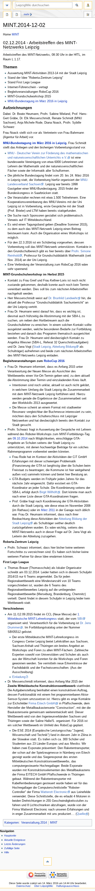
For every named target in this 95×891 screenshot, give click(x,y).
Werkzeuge (88, 15)
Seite (7, 15)
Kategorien (11, 822)
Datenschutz (23, 886)
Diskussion (17, 15)
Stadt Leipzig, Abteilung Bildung (54, 346)
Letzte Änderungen (14, 844)
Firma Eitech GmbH (42, 703)
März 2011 (48, 510)
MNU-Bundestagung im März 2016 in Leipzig (37, 101)
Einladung (18, 677)
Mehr (27, 14)
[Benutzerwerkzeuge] (88, 5)
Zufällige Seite (12, 848)
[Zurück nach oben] (48, 861)
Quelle (81, 814)
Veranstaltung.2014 (34, 822)
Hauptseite (10, 835)
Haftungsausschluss (67, 886)
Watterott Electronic (54, 792)
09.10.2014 (20, 438)
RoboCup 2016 (54, 361)
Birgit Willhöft (48, 492)
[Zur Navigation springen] (7, 5)
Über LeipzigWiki (43, 886)
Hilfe (6, 852)
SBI (79, 618)
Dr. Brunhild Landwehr (62, 298)
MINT (15, 34)
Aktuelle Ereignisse (14, 840)
